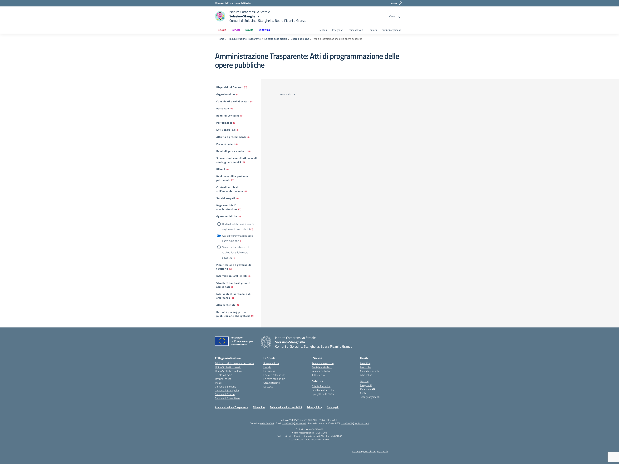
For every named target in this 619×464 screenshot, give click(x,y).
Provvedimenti (225, 144)
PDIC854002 (321, 432)
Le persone (269, 371)
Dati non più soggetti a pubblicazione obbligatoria (233, 314)
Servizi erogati (225, 198)
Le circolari (365, 367)
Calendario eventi (369, 371)
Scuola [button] (222, 30)
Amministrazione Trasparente (231, 407)
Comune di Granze (225, 394)
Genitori (323, 30)
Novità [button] (249, 30)
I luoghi (267, 367)
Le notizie (365, 363)
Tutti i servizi (318, 375)
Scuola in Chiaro (223, 375)
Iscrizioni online (223, 379)
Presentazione (271, 363)
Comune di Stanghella (227, 390)
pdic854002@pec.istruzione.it (355, 423)
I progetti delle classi (323, 394)
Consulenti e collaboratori (233, 101)
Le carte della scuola (274, 379)
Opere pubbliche (226, 216)
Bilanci (220, 169)
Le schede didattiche (323, 390)
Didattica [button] (264, 30)
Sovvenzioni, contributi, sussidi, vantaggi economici (237, 160)
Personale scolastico (323, 363)
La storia (268, 386)
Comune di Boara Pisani (227, 398)
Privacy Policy (314, 407)
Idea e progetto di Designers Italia (370, 451)
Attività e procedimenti (231, 137)
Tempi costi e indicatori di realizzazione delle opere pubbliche (235, 252)
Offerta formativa (321, 386)
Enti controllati (226, 130)
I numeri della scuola (274, 375)
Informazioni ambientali (231, 276)
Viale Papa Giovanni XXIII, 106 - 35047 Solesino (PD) (313, 420)
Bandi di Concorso (228, 115)
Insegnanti (337, 30)
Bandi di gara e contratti (232, 151)
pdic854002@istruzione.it (294, 423)
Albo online (366, 375)
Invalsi (218, 383)
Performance (224, 123)
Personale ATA (356, 30)
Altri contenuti (225, 305)
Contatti (373, 30)
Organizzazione (226, 94)
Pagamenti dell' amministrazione (226, 207)
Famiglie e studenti (322, 367)
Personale (222, 108)
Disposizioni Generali (229, 87)
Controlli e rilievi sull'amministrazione (229, 189)
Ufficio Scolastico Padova (228, 371)
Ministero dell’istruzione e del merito (234, 363)
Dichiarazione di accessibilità (286, 407)
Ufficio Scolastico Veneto (228, 367)
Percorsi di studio (321, 371)
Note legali (333, 407)
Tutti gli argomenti (391, 30)
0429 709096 (267, 423)
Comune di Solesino (225, 386)
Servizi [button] (236, 30)
